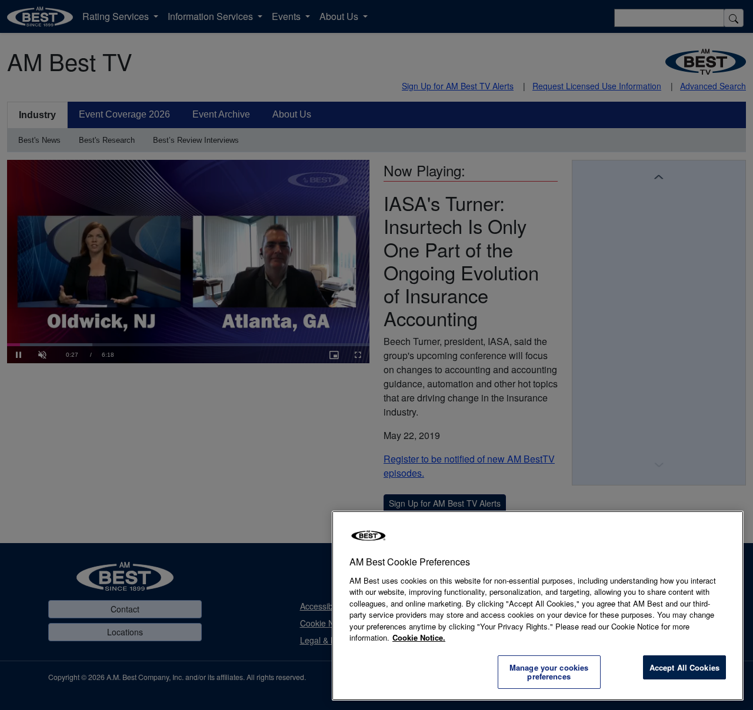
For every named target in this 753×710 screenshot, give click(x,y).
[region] (538, 606)
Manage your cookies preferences (548, 672)
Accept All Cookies (684, 667)
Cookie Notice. (418, 637)
